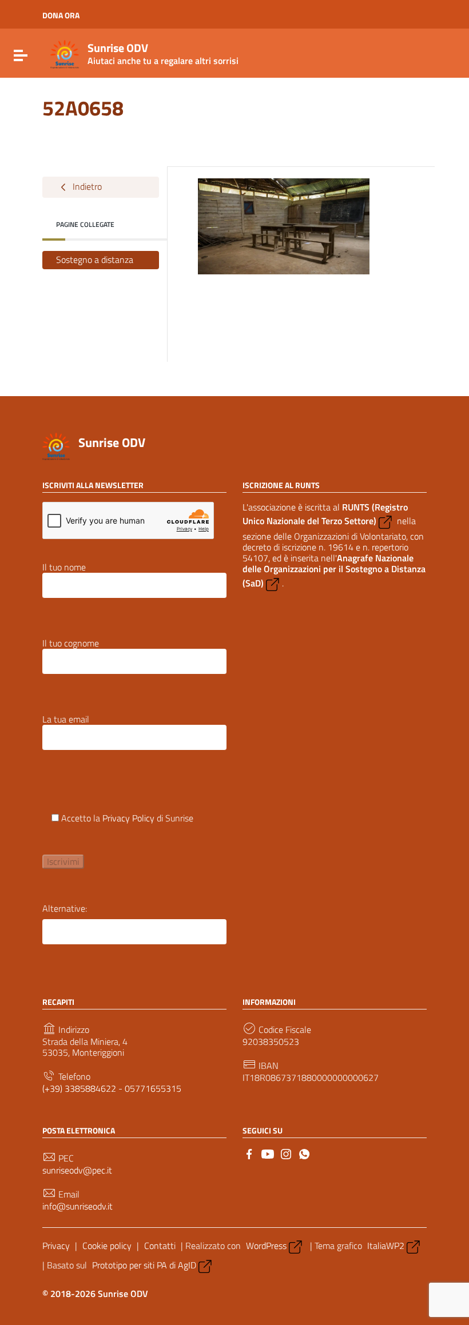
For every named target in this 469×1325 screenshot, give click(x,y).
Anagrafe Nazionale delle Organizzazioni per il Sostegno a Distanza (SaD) (334, 570)
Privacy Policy (128, 818)
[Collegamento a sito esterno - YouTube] (268, 1153)
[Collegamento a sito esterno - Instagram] (286, 1153)
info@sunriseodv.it (77, 1206)
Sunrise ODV (111, 442)
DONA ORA (61, 15)
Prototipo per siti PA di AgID (144, 1265)
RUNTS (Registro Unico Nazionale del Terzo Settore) (325, 514)
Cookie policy (107, 1245)
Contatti (160, 1245)
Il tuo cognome (70, 644)
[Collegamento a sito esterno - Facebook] (249, 1153)
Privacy (56, 1245)
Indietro (86, 186)
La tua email (65, 720)
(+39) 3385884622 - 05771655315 (111, 1088)
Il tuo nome (64, 568)
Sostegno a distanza (94, 259)
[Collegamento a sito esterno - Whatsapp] (304, 1153)
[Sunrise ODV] (64, 53)
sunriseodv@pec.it (77, 1170)
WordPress (266, 1245)
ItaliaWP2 (385, 1245)
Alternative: (64, 908)
